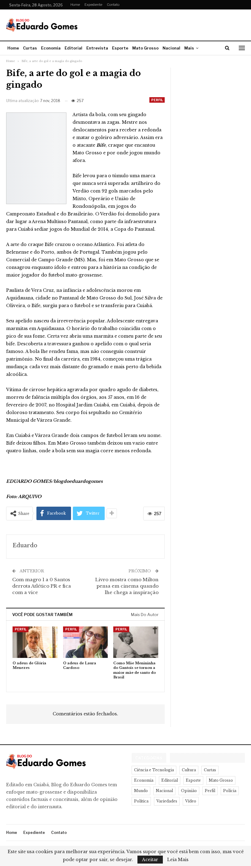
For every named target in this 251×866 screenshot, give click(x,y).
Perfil (157, 100)
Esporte (120, 48)
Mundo (141, 790)
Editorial (73, 48)
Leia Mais (178, 859)
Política (141, 801)
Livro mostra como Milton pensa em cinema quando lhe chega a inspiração (127, 586)
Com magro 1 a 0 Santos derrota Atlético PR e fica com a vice (41, 586)
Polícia (229, 790)
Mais (189, 48)
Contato (113, 4)
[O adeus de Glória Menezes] (35, 642)
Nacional (171, 48)
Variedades (166, 801)
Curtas (30, 48)
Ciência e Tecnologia (154, 770)
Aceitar (150, 859)
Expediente (93, 4)
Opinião (189, 790)
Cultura (189, 770)
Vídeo (190, 801)
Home (75, 4)
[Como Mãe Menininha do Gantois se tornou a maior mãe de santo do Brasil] (135, 642)
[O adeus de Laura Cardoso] (85, 642)
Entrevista (97, 48)
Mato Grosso (145, 48)
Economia (51, 48)
